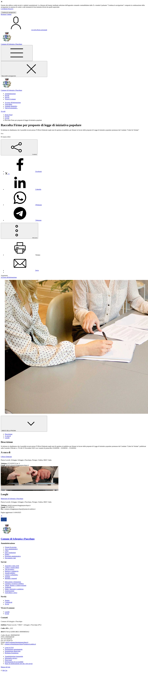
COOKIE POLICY (7, 9)
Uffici (7, 551)
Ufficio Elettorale (6, 456)
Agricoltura (8, 104)
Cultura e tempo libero (12, 567)
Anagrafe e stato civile (12, 566)
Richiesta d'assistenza (11, 653)
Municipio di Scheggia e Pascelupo (12, 498)
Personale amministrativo (13, 556)
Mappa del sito (5, 667)
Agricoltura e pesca (11, 593)
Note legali (8, 660)
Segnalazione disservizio (12, 651)
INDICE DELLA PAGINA (9, 430)
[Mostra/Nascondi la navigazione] (17, 53)
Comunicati (8, 602)
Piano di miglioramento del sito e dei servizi (19, 663)
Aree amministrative (11, 549)
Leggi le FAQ (9, 647)
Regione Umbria (6, 14)
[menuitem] (23, 171)
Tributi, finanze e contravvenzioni (15, 585)
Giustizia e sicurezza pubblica (14, 583)
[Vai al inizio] (1, 516)
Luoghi (7, 612)
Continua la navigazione (9, 12)
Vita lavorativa (9, 569)
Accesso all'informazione (13, 102)
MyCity (4, 670)
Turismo (7, 576)
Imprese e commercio (11, 571)
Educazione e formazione (13, 582)
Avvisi (7, 118)
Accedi (3, 111)
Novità (7, 116)
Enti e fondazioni (10, 552)
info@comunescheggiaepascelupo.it (16, 642)
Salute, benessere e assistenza (14, 589)
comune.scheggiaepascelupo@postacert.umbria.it (20, 644)
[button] (10, 94)
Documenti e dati (10, 558)
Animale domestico (11, 106)
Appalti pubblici (10, 573)
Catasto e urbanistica (11, 575)
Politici (7, 554)
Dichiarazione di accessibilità (14, 662)
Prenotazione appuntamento (13, 649)
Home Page (8, 115)
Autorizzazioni (9, 591)
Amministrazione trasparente (14, 656)
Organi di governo (11, 547)
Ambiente (8, 587)
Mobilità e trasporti (11, 578)
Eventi (7, 613)
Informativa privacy (11, 658)
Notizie (7, 600)
